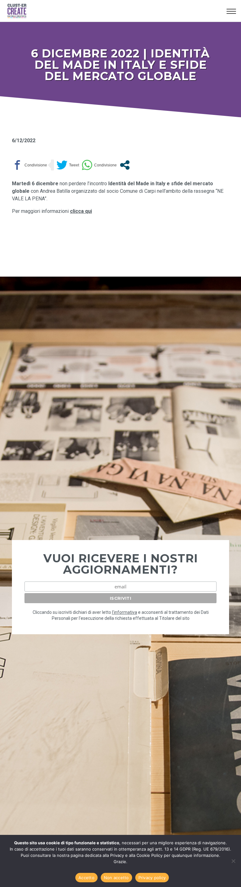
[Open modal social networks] (124, 165)
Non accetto (116, 877)
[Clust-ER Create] (115, 11)
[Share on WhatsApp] (99, 165)
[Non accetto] (233, 861)
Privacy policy (152, 877)
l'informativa (124, 612)
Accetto (86, 877)
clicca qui (81, 211)
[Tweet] (67, 165)
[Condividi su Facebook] (29, 165)
